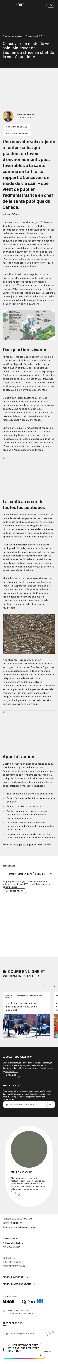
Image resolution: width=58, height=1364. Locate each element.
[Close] (41, 1342)
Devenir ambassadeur (17, 1284)
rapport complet (24, 844)
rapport (29, 289)
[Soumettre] (50, 1104)
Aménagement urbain (13, 36)
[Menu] (7, 5)
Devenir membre (13, 1277)
